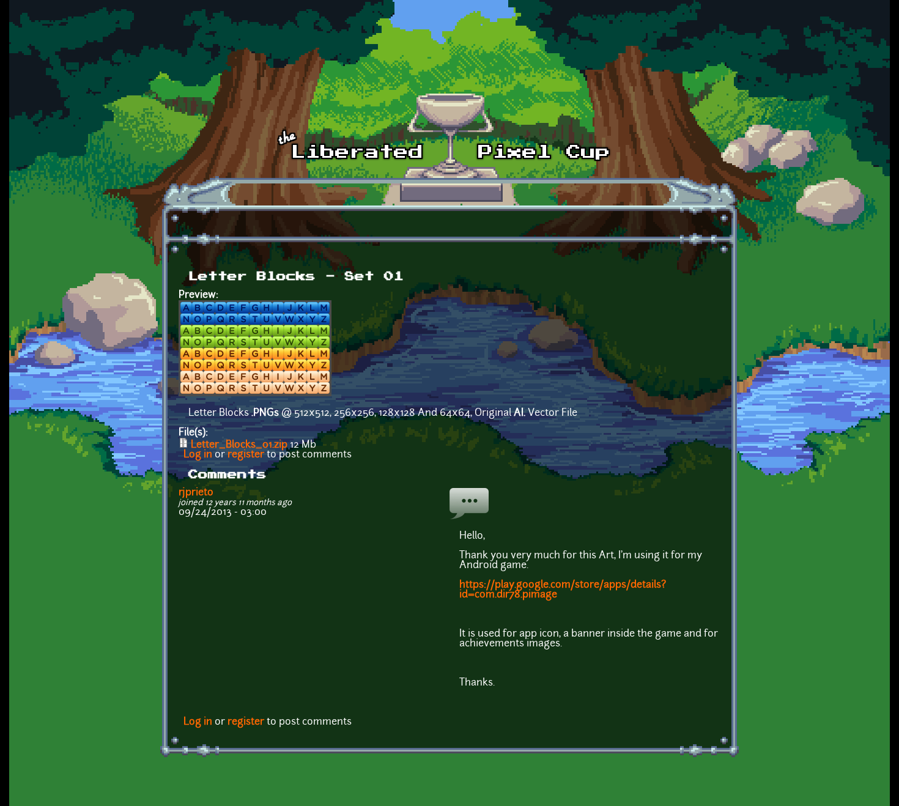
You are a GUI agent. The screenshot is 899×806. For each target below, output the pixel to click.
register (246, 455)
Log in (197, 455)
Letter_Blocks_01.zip (239, 445)
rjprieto (196, 493)
